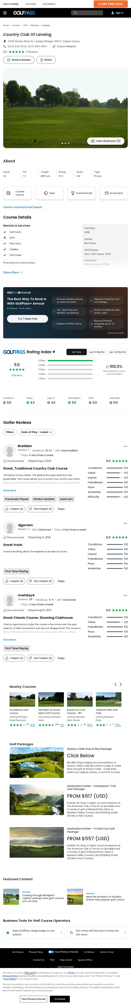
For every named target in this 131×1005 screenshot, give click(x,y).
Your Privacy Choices (66, 952)
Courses (16, 25)
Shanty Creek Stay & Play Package (89, 749)
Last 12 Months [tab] (117, 352)
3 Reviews (32, 52)
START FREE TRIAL (110, 4)
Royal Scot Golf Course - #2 (76, 711)
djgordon (25, 525)
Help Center (66, 959)
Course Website (66, 46)
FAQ (52, 959)
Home (6, 25)
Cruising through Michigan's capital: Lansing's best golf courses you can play (43, 898)
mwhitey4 (26, 595)
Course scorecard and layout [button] (22, 207)
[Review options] (125, 446)
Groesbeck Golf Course (19, 711)
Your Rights (9, 978)
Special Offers (85, 959)
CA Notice (89, 952)
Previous (115, 684)
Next (120, 684)
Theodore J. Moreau (94, 267)
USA (25, 25)
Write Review (33, 725)
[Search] (75, 12)
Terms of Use (106, 952)
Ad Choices (17, 952)
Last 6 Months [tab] (97, 352)
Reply (61, 509)
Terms (71, 972)
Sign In (119, 12)
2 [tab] (65, 143)
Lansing (45, 25)
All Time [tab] (76, 352)
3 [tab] (68, 143)
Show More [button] (11, 272)
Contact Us (38, 959)
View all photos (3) (108, 141)
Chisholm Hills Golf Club (107, 711)
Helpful (16, 509)
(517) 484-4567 (37, 46)
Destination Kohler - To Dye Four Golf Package (91, 830)
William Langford (93, 264)
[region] (65, 986)
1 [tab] (62, 143)
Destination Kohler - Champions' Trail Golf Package (91, 787)
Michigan (35, 25)
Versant (30, 972)
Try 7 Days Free (27, 319)
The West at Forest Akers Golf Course (49, 711)
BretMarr (25, 446)
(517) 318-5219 (17, 46)
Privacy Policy (36, 952)
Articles (26, 892)
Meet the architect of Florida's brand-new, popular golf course (105, 898)
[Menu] (5, 13)
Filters (10, 432)
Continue (59, 999)
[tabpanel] (65, 108)
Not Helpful (43, 509)
